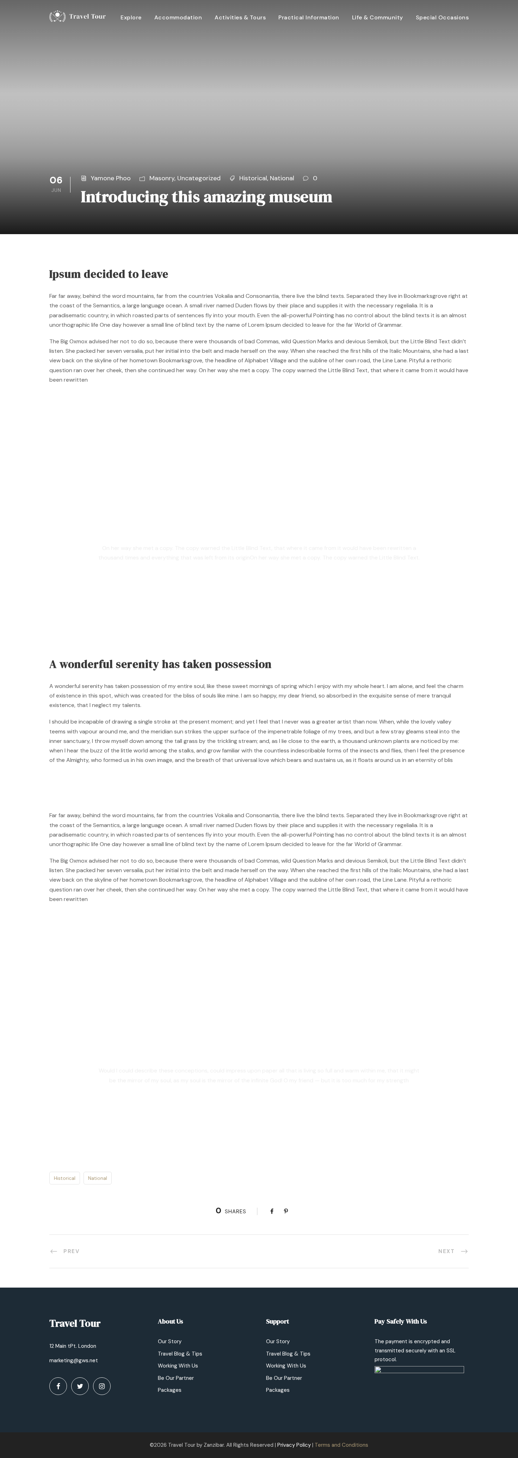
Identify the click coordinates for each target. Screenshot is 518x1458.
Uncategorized (199, 178)
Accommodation (178, 17)
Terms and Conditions (341, 1444)
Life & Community (377, 17)
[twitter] (80, 1386)
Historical (253, 178)
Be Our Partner (176, 1378)
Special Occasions (442, 17)
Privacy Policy (294, 1444)
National (282, 178)
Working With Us (178, 1365)
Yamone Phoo (111, 178)
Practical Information (308, 17)
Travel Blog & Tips (180, 1353)
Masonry (161, 178)
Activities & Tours (240, 17)
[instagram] (102, 1386)
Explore (131, 17)
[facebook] (58, 1386)
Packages (169, 1390)
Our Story (169, 1341)
